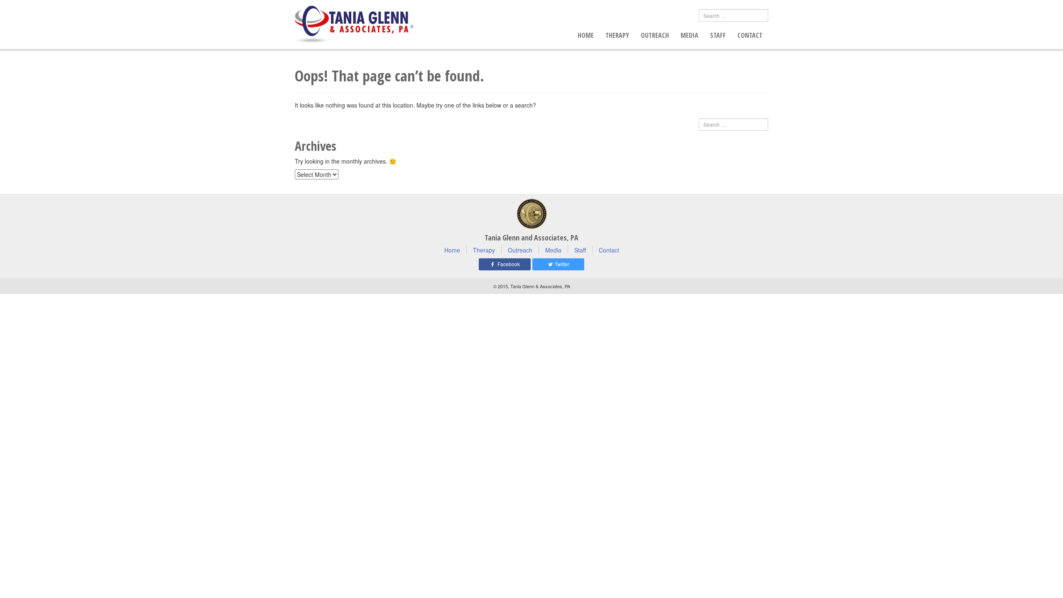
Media (689, 35)
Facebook (508, 263)
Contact (749, 35)
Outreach (655, 35)
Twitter (561, 263)
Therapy (617, 35)
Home (586, 35)
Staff (718, 35)
